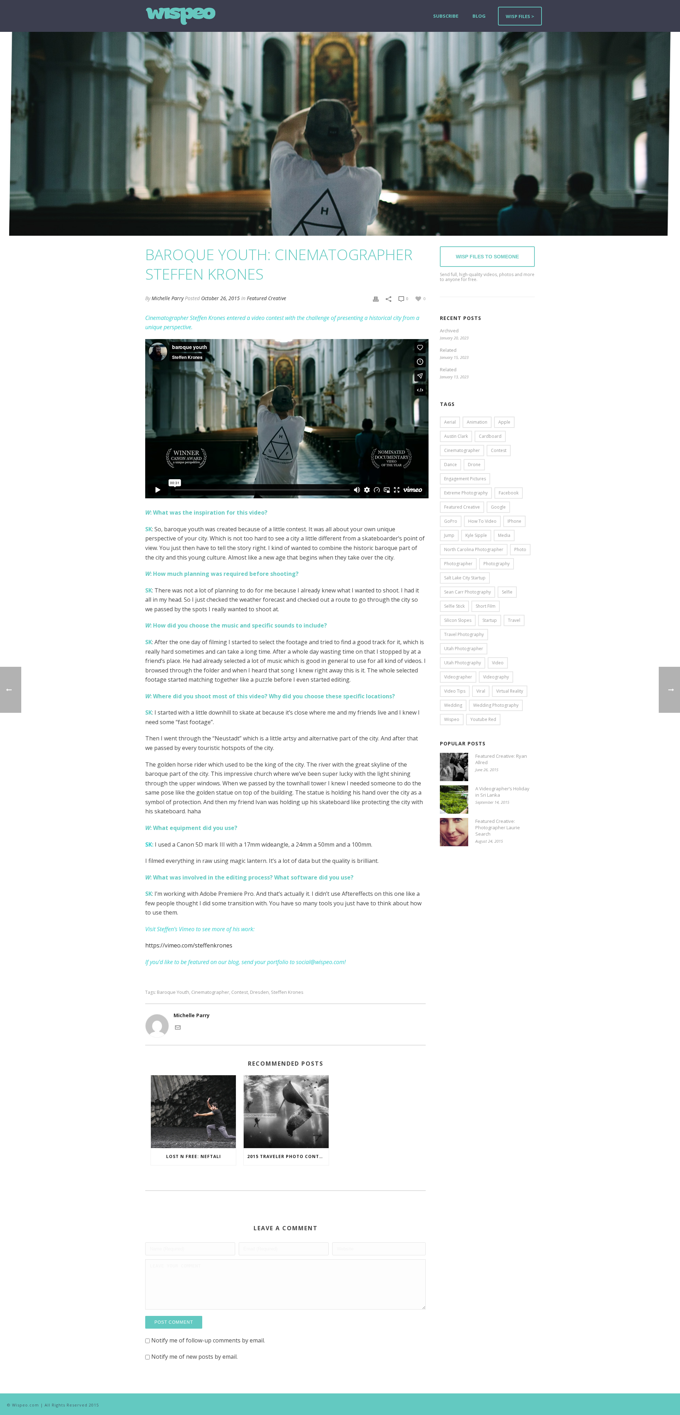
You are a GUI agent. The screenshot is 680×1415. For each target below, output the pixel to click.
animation (477, 422)
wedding (453, 705)
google (498, 507)
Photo (520, 549)
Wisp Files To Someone (487, 256)
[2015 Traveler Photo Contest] (286, 1111)
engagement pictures (465, 479)
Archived (449, 330)
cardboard (490, 436)
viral (480, 691)
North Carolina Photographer (473, 549)
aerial (450, 422)
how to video (482, 521)
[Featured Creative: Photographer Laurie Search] (454, 832)
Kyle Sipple (476, 535)
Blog (479, 16)
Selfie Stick (454, 606)
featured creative (462, 507)
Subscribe (445, 16)
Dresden (259, 992)
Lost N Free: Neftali (193, 1156)
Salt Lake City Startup (465, 578)
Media (504, 535)
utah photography (462, 663)
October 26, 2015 (220, 298)
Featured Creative (266, 298)
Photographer (458, 564)
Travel (514, 620)
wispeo (451, 719)
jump (449, 535)
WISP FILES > (520, 16)
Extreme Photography (466, 493)
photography (496, 564)
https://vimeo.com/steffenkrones (188, 945)
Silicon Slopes (457, 620)
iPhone (514, 521)
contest (239, 992)
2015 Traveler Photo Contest (287, 1156)
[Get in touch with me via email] (178, 1027)
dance (450, 465)
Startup (489, 620)
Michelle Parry (167, 298)
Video (498, 663)
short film (485, 606)
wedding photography (495, 705)
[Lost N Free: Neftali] (193, 1111)
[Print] (376, 298)
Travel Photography (464, 634)
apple (504, 422)
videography (496, 677)
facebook (508, 493)
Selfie (507, 592)
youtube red (483, 719)
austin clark (456, 436)
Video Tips (454, 691)
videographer (458, 677)
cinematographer (210, 992)
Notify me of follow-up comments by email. (208, 1340)
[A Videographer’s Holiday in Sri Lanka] (454, 799)
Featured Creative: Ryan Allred (501, 759)
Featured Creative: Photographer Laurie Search (497, 827)
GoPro (450, 521)
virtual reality (509, 691)
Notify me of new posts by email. (194, 1356)
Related (448, 350)
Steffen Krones (287, 992)
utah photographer (463, 649)
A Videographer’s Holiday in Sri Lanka (502, 791)
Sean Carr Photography (467, 592)
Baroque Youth (173, 992)
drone (474, 465)
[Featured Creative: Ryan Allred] (454, 767)
